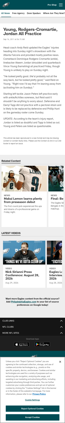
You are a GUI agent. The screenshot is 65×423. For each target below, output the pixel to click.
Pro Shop (52, 4)
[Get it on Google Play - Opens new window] (42, 346)
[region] (32, 390)
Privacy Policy (39, 394)
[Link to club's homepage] (6, 3)
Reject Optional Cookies (32, 408)
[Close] (60, 361)
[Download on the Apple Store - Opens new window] (21, 344)
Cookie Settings (32, 400)
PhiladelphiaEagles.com (23, 301)
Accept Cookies (32, 417)
